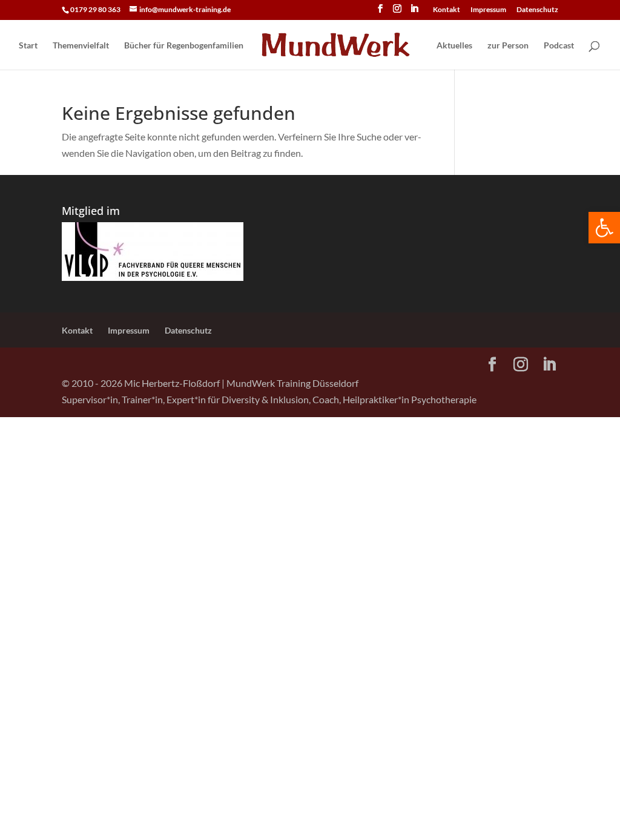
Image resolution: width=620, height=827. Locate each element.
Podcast (559, 45)
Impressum (488, 10)
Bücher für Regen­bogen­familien (183, 45)
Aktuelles (454, 45)
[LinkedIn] (414, 12)
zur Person (508, 45)
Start (28, 45)
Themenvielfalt (81, 45)
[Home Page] (339, 46)
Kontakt (446, 10)
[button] (604, 227)
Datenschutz (537, 10)
